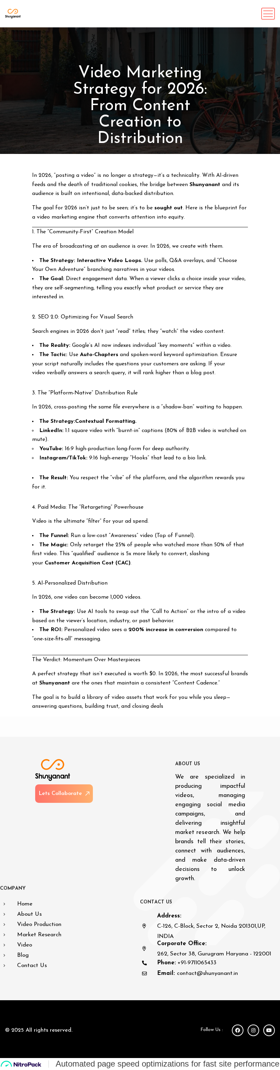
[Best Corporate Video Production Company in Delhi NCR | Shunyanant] (12, 13)
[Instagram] (253, 1030)
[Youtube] (269, 1030)
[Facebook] (237, 1030)
